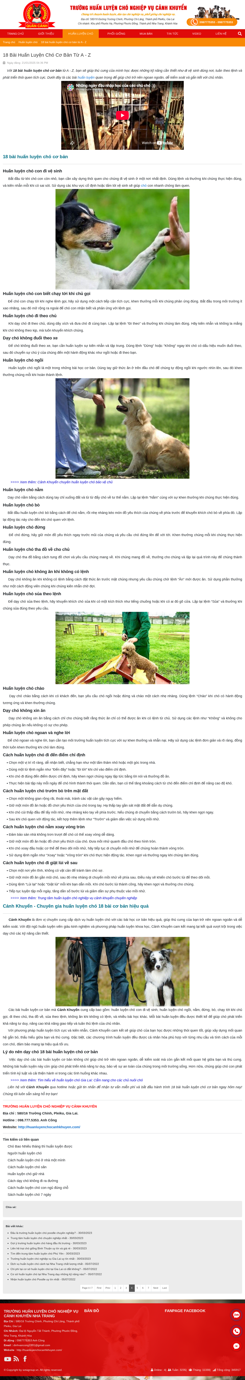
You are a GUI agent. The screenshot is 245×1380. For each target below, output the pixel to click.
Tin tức (172, 33)
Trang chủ (15, 33)
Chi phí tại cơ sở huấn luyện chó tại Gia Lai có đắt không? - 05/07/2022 (54, 1269)
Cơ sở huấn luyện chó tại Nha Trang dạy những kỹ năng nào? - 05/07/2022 (56, 1274)
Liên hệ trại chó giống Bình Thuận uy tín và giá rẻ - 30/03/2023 (49, 1248)
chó (144, 185)
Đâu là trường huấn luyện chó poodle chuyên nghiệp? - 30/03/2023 (51, 1232)
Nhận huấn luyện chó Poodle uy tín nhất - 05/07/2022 (43, 1279)
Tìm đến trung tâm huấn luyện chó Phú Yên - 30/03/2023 (45, 1253)
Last (164, 1288)
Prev (107, 1288)
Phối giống (116, 33)
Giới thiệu (46, 33)
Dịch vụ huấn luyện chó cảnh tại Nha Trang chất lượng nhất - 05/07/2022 (55, 1263)
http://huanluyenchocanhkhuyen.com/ (49, 1127)
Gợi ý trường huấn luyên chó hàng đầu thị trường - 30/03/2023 (49, 1243)
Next (155, 1288)
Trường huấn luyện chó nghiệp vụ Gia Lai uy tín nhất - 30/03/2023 (51, 1258)
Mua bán (146, 33)
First (99, 1288)
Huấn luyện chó (80, 33)
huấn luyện (86, 77)
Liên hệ (221, 33)
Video (196, 33)
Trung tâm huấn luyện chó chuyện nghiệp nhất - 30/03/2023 (47, 1238)
